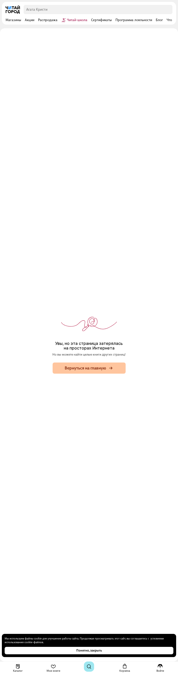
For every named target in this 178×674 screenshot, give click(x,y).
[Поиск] (89, 666)
